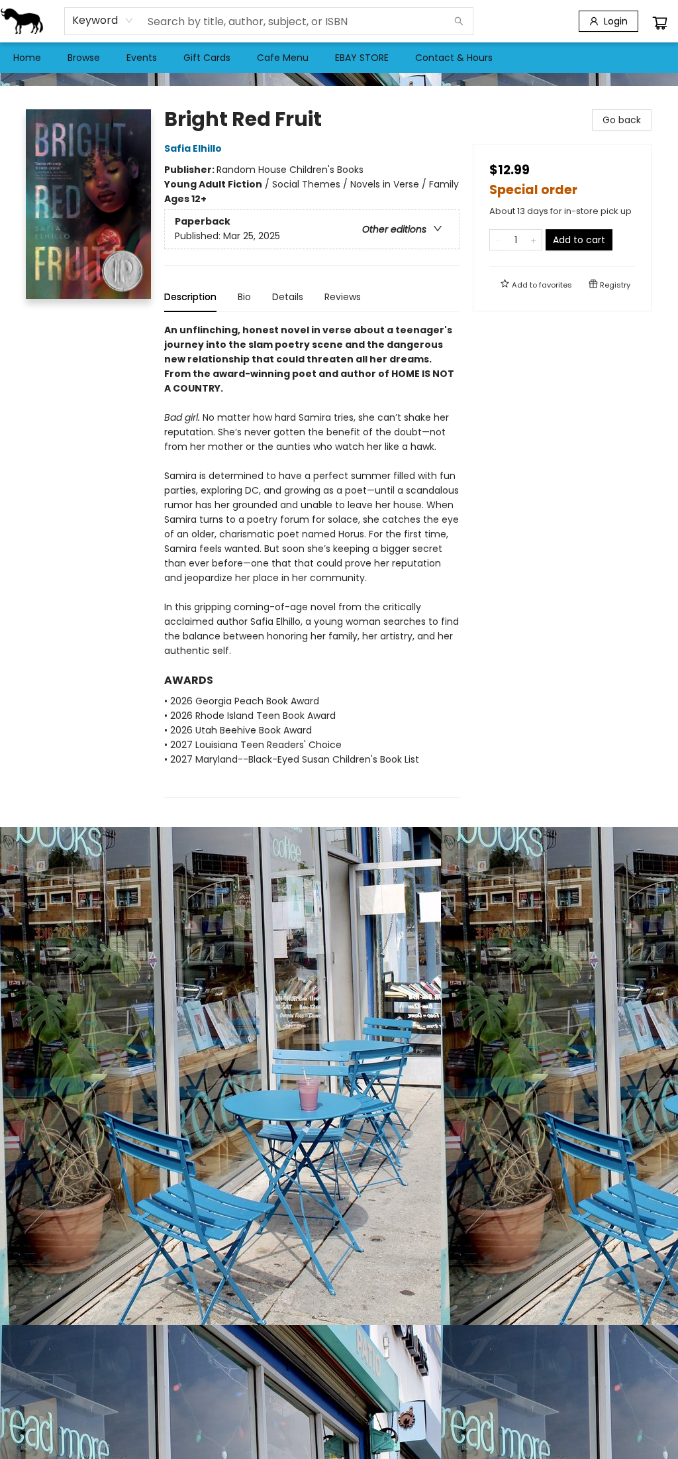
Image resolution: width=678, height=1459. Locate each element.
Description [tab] (190, 296)
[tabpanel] (312, 560)
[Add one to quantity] (533, 240)
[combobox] (103, 20)
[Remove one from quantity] (498, 240)
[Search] (459, 21)
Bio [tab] (244, 296)
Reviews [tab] (342, 296)
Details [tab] (287, 296)
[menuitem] (27, 57)
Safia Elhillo (193, 148)
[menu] (339, 57)
